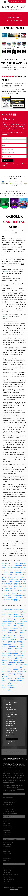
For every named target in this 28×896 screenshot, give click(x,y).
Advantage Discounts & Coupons (10, 813)
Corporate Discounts (7, 828)
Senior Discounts (6, 834)
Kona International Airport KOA (23, 652)
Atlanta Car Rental (5, 592)
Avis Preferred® (6, 868)
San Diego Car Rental (10, 587)
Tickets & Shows (13, 17)
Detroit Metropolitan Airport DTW (11, 681)
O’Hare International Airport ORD (5, 629)
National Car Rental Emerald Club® (10, 874)
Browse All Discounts (18, 24)
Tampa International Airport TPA (17, 663)
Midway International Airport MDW (17, 656)
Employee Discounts (7, 819)
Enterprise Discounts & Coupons (10, 800)
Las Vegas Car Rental (10, 573)
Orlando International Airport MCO (5, 686)
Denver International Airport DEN (5, 645)
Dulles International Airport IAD (17, 642)
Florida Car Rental (7, 853)
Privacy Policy (7, 887)
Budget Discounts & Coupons (9, 799)
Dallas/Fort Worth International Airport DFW (5, 637)
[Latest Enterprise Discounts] (11, 35)
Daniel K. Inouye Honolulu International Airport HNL (17, 672)
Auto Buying (5, 24)
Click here (4, 271)
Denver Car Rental (5, 600)
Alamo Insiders (6, 876)
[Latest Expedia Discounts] (23, 35)
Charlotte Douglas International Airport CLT (11, 621)
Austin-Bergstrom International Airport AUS (23, 612)
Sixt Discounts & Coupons (8, 811)
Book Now (4, 51)
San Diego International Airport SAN (17, 635)
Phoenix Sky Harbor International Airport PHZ (11, 630)
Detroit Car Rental (17, 564)
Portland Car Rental (17, 591)
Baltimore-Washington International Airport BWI (17, 618)
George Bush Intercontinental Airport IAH (11, 639)
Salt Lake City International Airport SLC (17, 627)
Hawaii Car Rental (6, 851)
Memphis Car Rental (17, 594)
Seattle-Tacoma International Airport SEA (5, 671)
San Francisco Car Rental (10, 565)
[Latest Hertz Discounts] (17, 35)
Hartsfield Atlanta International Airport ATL (5, 612)
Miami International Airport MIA (11, 647)
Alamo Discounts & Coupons (9, 802)
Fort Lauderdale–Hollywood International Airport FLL (11, 672)
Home (5, 14)
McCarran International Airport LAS (5, 679)
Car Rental (12, 14)
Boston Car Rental (11, 594)
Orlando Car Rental (4, 585)
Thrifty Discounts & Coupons (9, 807)
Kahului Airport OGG (22, 646)
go (5, 1)
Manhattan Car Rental (23, 585)
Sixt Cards (5, 883)
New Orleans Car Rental (17, 599)
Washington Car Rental (17, 584)
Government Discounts (8, 827)
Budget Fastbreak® (7, 870)
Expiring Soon (13, 751)
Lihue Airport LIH (23, 658)
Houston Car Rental (10, 584)
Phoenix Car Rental (4, 582)
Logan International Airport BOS (11, 654)
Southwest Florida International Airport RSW (23, 639)
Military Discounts (6, 823)
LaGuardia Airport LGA (16, 610)
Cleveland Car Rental (23, 564)
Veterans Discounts (7, 825)
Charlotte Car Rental (10, 580)
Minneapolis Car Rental (23, 571)
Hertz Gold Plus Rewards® (8, 867)
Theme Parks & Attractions (13, 20)
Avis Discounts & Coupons (8, 797)
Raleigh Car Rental (23, 575)
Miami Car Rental (4, 578)
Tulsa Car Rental (22, 568)
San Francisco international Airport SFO (5, 662)
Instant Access (7, 160)
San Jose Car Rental (23, 582)
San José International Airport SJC (23, 672)
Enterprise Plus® (6, 872)
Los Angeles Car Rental (4, 570)
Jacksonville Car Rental (17, 568)
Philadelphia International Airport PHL (11, 688)
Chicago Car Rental (4, 575)
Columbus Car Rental (23, 596)
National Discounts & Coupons (9, 804)
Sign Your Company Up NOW (11, 739)
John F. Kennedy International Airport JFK (5, 653)
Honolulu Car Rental (10, 598)
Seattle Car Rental (10, 569)
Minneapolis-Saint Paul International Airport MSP (11, 662)
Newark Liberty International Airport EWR (11, 612)
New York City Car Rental (4, 565)
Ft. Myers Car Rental (17, 571)
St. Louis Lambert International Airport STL (23, 664)
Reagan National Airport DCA (16, 649)
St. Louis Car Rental (23, 589)
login (11, 1)
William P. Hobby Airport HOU (22, 679)
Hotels (20, 14)
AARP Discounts (6, 835)
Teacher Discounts (7, 821)
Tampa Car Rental (17, 587)
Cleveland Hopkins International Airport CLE (23, 630)
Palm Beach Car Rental (17, 576)
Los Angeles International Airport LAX (5, 621)
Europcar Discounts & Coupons (9, 809)
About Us (5, 751)
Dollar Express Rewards (8, 877)
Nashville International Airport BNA (17, 681)
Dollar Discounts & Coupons (9, 806)
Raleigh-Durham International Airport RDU (23, 621)
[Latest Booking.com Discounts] (4, 35)
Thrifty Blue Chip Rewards (8, 879)
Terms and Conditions (17, 887)
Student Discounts (7, 830)
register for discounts (18, 1)
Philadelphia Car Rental (5, 589)
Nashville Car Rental (10, 591)
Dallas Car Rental (4, 596)
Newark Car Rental (10, 576)
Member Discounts (7, 832)
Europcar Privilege (7, 881)
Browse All (21, 751)
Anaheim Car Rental (23, 578)
